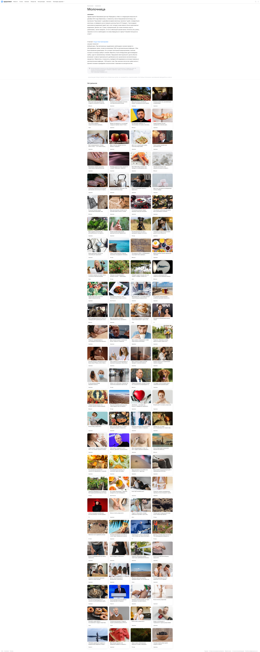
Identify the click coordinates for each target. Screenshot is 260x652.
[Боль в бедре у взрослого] (119, 552)
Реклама (11, 651)
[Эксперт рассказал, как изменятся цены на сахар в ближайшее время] (162, 162)
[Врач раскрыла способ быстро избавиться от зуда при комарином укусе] (141, 465)
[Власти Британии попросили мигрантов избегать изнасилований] (162, 443)
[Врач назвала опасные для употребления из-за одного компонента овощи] (97, 227)
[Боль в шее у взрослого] (141, 617)
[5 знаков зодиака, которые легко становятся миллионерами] (97, 270)
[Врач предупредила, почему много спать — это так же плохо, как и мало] (97, 140)
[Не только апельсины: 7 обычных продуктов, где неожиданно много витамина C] (119, 487)
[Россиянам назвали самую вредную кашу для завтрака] (141, 205)
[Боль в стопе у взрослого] (119, 508)
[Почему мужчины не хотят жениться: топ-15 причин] (162, 573)
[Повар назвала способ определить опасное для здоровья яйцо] (162, 119)
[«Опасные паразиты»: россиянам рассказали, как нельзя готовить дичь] (97, 184)
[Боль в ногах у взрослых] (162, 595)
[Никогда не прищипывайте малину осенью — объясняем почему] (119, 270)
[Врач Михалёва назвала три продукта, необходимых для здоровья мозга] (141, 162)
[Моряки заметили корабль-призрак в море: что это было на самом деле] (141, 573)
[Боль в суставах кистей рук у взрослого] (162, 552)
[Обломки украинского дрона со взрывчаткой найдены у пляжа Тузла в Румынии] (97, 638)
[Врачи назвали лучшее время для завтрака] (162, 249)
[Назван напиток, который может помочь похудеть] (162, 357)
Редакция (206, 651)
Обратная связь (228, 651)
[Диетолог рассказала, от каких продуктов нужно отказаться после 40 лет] (119, 422)
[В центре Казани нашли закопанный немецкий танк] (97, 205)
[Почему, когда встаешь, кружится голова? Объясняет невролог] (119, 162)
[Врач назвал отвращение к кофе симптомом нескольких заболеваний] (141, 335)
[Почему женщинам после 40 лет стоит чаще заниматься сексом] (119, 530)
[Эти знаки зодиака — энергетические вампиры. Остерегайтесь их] (97, 119)
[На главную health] (7, 1)
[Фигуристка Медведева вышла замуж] (162, 314)
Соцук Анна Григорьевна (100, 41)
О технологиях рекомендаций (238, 651)
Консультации (90, 5)
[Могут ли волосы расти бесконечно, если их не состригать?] (119, 573)
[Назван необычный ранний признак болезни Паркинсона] (119, 227)
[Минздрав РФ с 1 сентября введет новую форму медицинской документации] (141, 292)
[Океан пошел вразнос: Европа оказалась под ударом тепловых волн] (119, 249)
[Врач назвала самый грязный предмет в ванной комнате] (141, 357)
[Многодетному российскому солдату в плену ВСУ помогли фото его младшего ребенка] (97, 97)
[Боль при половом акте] (141, 487)
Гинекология (98, 5)
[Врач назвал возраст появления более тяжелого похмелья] (119, 335)
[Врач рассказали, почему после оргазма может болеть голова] (119, 205)
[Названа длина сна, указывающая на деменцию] (162, 97)
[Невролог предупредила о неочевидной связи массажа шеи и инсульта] (97, 335)
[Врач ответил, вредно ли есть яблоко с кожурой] (119, 140)
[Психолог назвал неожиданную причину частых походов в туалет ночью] (162, 487)
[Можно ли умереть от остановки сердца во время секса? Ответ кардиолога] (119, 119)
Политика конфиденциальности (251, 651)
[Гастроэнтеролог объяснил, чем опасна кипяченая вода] (119, 184)
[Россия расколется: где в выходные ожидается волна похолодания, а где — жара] (141, 227)
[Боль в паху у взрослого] (97, 422)
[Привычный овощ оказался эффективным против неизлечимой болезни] (97, 292)
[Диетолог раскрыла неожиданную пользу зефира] (162, 184)
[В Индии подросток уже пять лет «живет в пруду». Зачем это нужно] (141, 270)
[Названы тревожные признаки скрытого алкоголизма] (97, 573)
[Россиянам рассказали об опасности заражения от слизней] (97, 465)
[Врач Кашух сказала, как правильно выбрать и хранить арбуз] (119, 638)
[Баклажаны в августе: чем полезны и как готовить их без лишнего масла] (119, 292)
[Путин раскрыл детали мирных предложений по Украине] (119, 595)
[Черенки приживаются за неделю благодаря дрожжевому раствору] (97, 487)
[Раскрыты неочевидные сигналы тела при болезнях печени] (119, 97)
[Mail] (2, 1)
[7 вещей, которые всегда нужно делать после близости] (162, 227)
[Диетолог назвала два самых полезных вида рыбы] (141, 140)
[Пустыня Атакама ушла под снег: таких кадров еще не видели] (119, 400)
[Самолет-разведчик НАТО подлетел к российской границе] (162, 270)
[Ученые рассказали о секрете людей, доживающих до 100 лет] (119, 617)
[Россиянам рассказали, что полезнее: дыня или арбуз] (119, 465)
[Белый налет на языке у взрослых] (162, 400)
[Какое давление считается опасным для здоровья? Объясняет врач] (97, 249)
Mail (2, 651)
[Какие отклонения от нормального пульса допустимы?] (162, 617)
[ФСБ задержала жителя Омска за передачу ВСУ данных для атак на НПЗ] (97, 314)
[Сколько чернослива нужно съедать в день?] (162, 638)
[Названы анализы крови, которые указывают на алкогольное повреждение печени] (141, 595)
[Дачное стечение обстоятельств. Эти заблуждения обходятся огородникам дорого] (162, 530)
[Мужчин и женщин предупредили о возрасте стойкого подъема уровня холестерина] (141, 422)
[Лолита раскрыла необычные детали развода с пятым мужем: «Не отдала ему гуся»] (97, 508)
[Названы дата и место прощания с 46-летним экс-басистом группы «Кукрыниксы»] (141, 530)
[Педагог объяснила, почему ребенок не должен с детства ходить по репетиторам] (141, 508)
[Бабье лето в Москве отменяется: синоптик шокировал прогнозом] (119, 378)
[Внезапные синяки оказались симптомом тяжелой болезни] (97, 162)
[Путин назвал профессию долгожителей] (162, 140)
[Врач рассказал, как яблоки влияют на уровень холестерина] (141, 97)
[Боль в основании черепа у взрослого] (141, 184)
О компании (6, 651)
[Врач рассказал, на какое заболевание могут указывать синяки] (119, 314)
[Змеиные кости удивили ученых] (97, 530)
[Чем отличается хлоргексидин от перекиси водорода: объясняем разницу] (119, 357)
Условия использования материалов (216, 651)
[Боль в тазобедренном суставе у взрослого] (97, 552)
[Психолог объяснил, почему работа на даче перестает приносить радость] (162, 335)
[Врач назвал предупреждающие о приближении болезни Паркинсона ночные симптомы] (162, 465)
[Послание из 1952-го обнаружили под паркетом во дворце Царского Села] (141, 249)
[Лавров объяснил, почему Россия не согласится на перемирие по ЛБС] (141, 378)
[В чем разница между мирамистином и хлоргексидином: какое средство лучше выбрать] (97, 378)
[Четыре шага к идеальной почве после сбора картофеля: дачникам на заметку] (162, 508)
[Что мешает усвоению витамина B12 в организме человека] (162, 205)
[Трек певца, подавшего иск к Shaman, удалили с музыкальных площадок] (119, 443)
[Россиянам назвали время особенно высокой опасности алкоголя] (162, 292)
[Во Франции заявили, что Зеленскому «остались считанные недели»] (141, 119)
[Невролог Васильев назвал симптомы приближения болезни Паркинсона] (141, 552)
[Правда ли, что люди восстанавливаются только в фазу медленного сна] (162, 422)
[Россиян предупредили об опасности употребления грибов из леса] (97, 595)
